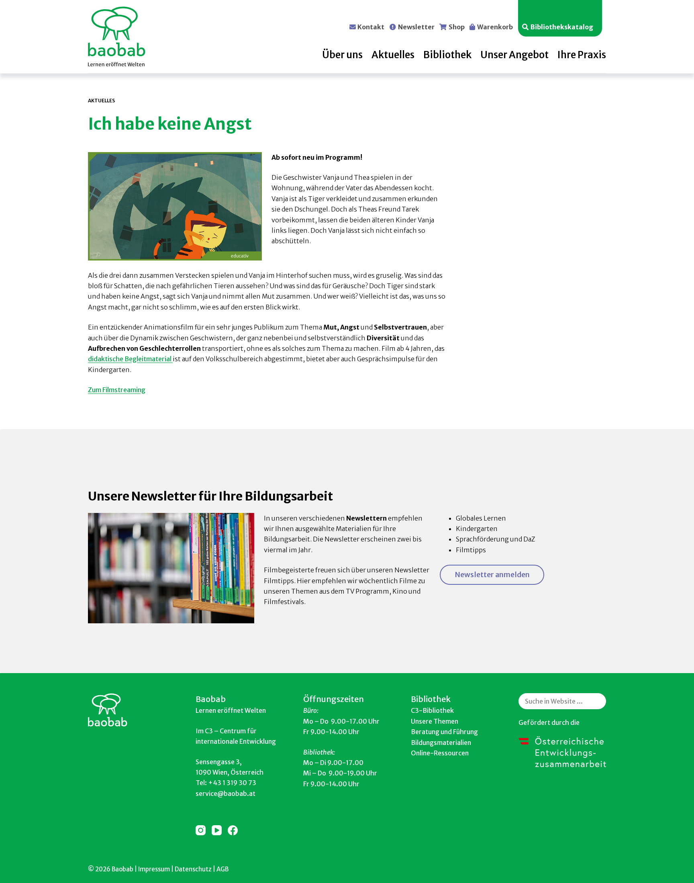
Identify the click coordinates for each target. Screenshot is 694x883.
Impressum (154, 869)
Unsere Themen (434, 721)
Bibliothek (447, 55)
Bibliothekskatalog (562, 26)
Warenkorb (495, 26)
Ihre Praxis (581, 55)
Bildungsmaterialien (441, 743)
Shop (457, 26)
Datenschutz (193, 869)
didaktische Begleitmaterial (130, 359)
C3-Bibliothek (432, 710)
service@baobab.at (225, 793)
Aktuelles (392, 55)
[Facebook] (233, 830)
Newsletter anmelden (492, 574)
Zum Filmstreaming (116, 390)
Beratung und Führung (444, 732)
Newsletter (416, 26)
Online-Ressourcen (440, 753)
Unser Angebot (514, 55)
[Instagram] (201, 830)
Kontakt (370, 26)
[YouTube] (217, 830)
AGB (222, 869)
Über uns (342, 55)
